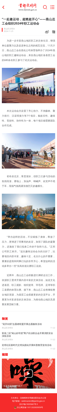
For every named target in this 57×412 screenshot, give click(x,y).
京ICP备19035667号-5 (28, 404)
